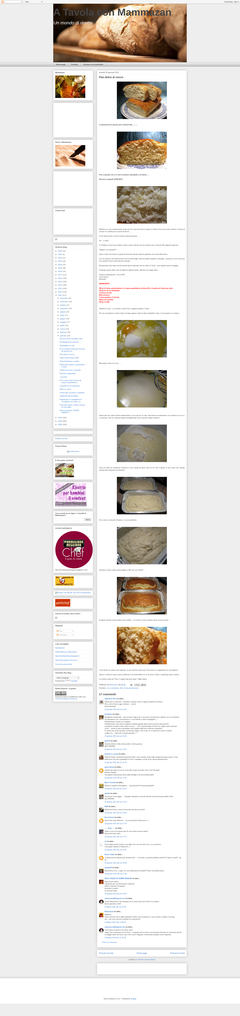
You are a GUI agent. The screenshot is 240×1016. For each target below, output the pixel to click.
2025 (60, 251)
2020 (60, 265)
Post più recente (106, 953)
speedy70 (108, 868)
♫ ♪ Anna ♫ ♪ (110, 828)
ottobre (63, 305)
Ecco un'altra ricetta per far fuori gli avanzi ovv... (72, 350)
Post (60, 631)
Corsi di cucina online (63, 664)
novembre (64, 302)
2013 (60, 288)
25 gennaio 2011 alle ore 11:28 (115, 762)
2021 (60, 261)
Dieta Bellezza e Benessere (66, 652)
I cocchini (63, 377)
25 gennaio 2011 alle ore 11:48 (115, 778)
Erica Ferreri (109, 817)
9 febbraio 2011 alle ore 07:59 (115, 907)
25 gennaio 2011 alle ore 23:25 (116, 894)
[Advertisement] (128, 968)
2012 (60, 292)
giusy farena (109, 767)
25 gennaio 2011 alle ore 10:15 (116, 709)
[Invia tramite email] (135, 685)
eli (105, 841)
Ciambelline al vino (67, 345)
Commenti (62, 635)
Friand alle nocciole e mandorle (72, 393)
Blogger (133, 999)
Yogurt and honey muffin (69, 358)
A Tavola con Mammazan (112, 12)
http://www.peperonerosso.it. (66, 660)
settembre (64, 308)
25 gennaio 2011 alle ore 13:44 (116, 813)
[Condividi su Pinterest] (145, 685)
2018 (60, 271)
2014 (60, 285)
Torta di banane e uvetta (69, 361)
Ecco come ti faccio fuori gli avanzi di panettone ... (70, 381)
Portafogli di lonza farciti (69, 342)
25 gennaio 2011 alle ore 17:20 (116, 823)
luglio (62, 315)
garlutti (107, 741)
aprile (62, 325)
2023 (60, 254)
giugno (63, 319)
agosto (63, 312)
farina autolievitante (131, 688)
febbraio (63, 332)
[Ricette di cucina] (62, 606)
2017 (60, 275)
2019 (60, 268)
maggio (63, 322)
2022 (60, 258)
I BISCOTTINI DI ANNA (69, 396)
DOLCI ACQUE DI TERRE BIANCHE (118, 878)
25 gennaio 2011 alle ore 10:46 (116, 736)
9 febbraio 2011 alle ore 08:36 (115, 922)
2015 (60, 282)
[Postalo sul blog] (138, 685)
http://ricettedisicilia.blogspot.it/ (67, 656)
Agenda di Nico (111, 699)
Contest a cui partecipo (93, 64)
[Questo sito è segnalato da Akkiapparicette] (64, 585)
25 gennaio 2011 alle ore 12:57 (116, 789)
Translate (74, 681)
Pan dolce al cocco (67, 354)
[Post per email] (131, 685)
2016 (60, 278)
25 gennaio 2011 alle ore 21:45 (116, 874)
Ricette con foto (61, 438)
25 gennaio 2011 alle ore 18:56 (116, 863)
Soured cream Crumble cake (71, 339)
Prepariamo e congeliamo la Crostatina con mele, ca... (71, 400)
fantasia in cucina (111, 754)
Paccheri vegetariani (68, 373)
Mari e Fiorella (110, 782)
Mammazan (109, 911)
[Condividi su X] (140, 685)
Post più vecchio (177, 953)
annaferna (108, 714)
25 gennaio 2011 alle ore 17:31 (116, 837)
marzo (63, 329)
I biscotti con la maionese (70, 386)
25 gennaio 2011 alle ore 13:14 (116, 802)
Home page (61, 64)
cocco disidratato (112, 688)
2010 (60, 418)
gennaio (63, 336)
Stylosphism (60, 648)
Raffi (106, 806)
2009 (60, 421)
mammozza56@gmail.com (115, 898)
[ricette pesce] (73, 451)
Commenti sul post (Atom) (145, 959)
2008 (60, 424)
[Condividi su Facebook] (142, 685)
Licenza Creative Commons (66, 699)
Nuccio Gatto (110, 854)
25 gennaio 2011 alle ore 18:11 (115, 850)
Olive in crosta (65, 389)
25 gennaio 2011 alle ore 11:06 (115, 749)
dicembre (64, 298)
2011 (60, 295)
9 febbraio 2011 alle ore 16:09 (115, 938)
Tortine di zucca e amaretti (70, 370)
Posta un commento (109, 942)
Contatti (74, 64)
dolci (121, 688)
